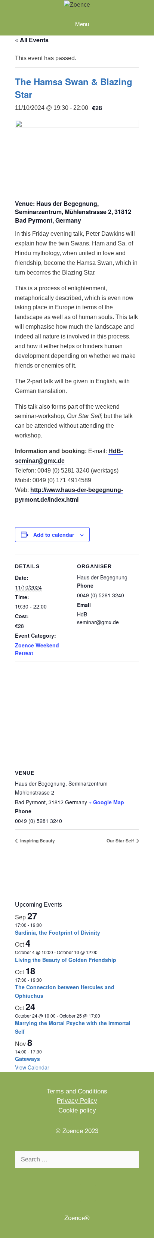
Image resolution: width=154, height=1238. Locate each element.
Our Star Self (121, 840)
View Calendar (32, 1067)
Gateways (27, 1058)
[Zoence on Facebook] (67, 1192)
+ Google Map (106, 802)
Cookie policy (77, 1110)
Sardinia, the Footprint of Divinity (57, 932)
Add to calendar (53, 534)
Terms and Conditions (77, 1091)
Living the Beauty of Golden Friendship (65, 959)
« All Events (32, 39)
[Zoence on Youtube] (87, 1193)
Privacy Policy (77, 1100)
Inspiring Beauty (37, 840)
